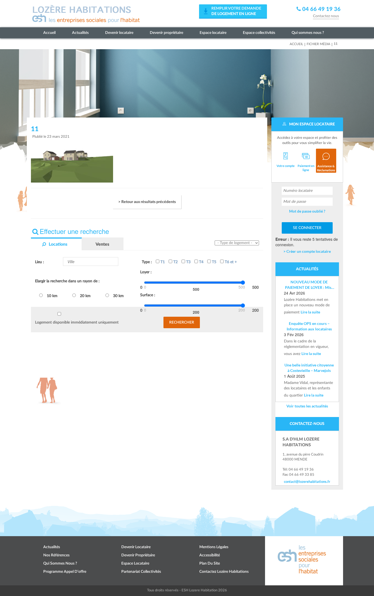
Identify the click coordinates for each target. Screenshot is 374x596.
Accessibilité (209, 555)
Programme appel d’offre (64, 572)
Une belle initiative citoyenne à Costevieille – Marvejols (309, 368)
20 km (85, 296)
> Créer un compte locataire (307, 251)
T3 (188, 262)
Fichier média (318, 44)
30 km (118, 296)
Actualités (80, 33)
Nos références (56, 555)
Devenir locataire (119, 33)
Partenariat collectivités (141, 572)
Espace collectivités (259, 33)
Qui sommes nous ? (308, 33)
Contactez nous (326, 16)
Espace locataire (213, 33)
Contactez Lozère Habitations (224, 572)
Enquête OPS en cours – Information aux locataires (309, 326)
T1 (162, 262)
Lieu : (39, 262)
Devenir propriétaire (166, 33)
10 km (52, 296)
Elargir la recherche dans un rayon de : (67, 281)
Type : (147, 262)
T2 (175, 262)
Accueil (49, 33)
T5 (213, 262)
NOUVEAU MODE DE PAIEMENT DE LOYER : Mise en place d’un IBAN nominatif (309, 285)
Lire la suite (310, 312)
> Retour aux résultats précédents (147, 202)
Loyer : (146, 272)
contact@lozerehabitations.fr (307, 481)
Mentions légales (213, 547)
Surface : (147, 295)
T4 (200, 262)
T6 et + (230, 262)
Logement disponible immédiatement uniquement (77, 322)
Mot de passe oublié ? (307, 211)
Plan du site (209, 563)
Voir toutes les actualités (307, 406)
